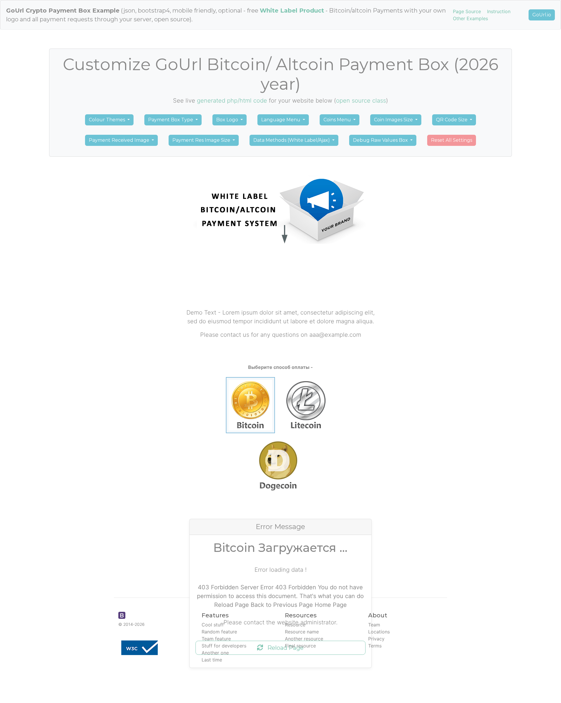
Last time (212, 660)
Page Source (467, 11)
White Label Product (292, 10)
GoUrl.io (541, 15)
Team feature (216, 639)
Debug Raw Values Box (381, 140)
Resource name (302, 632)
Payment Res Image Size (201, 140)
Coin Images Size (394, 119)
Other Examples (470, 18)
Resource (295, 625)
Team (374, 625)
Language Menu (281, 119)
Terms (375, 646)
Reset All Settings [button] (451, 140)
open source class (361, 100)
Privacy (376, 639)
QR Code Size (452, 119)
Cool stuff (213, 625)
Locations (379, 632)
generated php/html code (232, 100)
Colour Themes (107, 119)
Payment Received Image (119, 140)
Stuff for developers (224, 646)
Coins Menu (337, 119)
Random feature (219, 632)
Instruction (498, 11)
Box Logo (227, 119)
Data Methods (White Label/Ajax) (292, 140)
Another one (215, 653)
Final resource (300, 646)
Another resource (304, 639)
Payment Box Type (171, 119)
